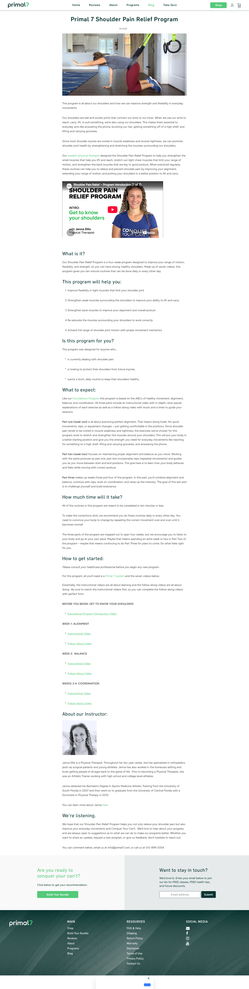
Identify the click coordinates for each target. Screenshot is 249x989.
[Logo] (25, 5)
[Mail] (188, 928)
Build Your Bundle (58, 894)
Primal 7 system (114, 576)
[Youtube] (187, 943)
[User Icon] (232, 5)
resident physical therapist (84, 155)
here (105, 805)
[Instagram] (187, 938)
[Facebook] (187, 933)
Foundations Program (85, 398)
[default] (147, 984)
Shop (218, 5)
